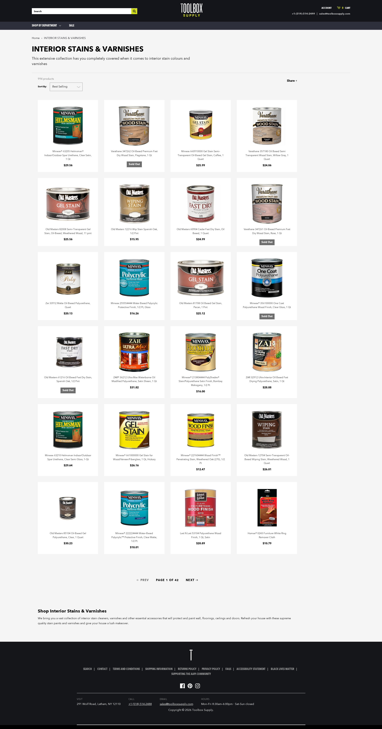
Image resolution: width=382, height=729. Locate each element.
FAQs (228, 669)
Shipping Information (158, 669)
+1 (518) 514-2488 (140, 704)
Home (36, 38)
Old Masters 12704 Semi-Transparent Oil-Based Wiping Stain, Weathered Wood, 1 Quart (266, 459)
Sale (71, 25)
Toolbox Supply (202, 710)
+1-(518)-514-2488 (303, 14)
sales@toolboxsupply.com (334, 14)
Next (190, 580)
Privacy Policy (211, 669)
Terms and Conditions (126, 669)
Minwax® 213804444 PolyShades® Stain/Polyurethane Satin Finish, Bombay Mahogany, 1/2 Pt (200, 381)
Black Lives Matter (282, 669)
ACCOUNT (326, 8)
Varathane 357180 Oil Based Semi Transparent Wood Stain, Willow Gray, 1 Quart (267, 155)
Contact (102, 669)
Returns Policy (187, 669)
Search (87, 669)
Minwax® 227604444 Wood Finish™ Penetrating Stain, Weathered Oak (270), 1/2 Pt (200, 459)
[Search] (134, 11)
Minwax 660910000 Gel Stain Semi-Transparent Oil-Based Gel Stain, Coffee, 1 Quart (201, 155)
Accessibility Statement (251, 669)
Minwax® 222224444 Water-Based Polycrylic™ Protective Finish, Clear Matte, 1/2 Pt (134, 537)
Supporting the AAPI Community (191, 674)
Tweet (278, 81)
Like (272, 81)
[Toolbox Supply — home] (192, 11)
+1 (286, 81)
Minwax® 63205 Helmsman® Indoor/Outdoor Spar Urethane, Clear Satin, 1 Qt (68, 155)
